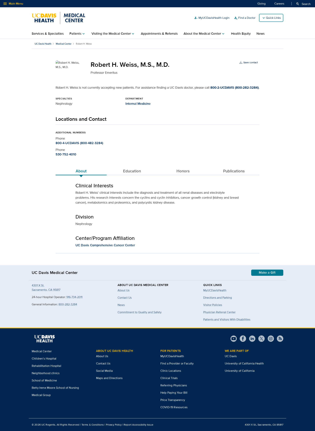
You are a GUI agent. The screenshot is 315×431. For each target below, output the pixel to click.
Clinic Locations (170, 371)
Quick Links (273, 18)
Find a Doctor (244, 18)
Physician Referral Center (219, 312)
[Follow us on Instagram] (269, 338)
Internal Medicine (138, 103)
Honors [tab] (183, 171)
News (260, 33)
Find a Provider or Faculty (177, 363)
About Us (102, 356)
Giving (261, 3)
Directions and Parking (217, 297)
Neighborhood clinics (45, 373)
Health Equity (241, 33)
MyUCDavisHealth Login (212, 18)
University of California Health (244, 363)
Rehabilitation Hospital (46, 366)
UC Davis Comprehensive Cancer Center (105, 245)
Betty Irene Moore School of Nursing (55, 388)
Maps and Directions (109, 378)
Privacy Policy (114, 424)
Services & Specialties (48, 33)
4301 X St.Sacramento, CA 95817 (46, 287)
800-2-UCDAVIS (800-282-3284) (234, 87)
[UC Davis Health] (44, 338)
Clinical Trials (169, 378)
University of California (239, 371)
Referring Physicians (173, 385)
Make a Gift (267, 272)
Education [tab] (132, 171)
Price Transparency (172, 400)
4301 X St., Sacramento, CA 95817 (264, 424)
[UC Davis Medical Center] (58, 18)
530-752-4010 (66, 154)
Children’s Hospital (44, 358)
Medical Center (63, 43)
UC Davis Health (43, 43)
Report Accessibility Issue (138, 424)
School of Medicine (44, 380)
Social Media (104, 371)
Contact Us (103, 363)
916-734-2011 (74, 297)
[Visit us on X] (260, 338)
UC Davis (231, 356)
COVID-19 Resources (173, 407)
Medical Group (41, 395)
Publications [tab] (234, 171)
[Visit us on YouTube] (233, 338)
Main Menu (13, 3)
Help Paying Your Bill (173, 393)
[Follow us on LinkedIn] (250, 338)
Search (303, 4)
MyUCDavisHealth (214, 290)
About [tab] (81, 171)
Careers (279, 3)
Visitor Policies (212, 305)
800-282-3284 (68, 304)
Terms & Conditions (92, 424)
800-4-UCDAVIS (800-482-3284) (79, 143)
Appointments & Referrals (159, 33)
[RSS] (278, 338)
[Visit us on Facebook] (241, 338)
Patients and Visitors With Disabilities (226, 319)
